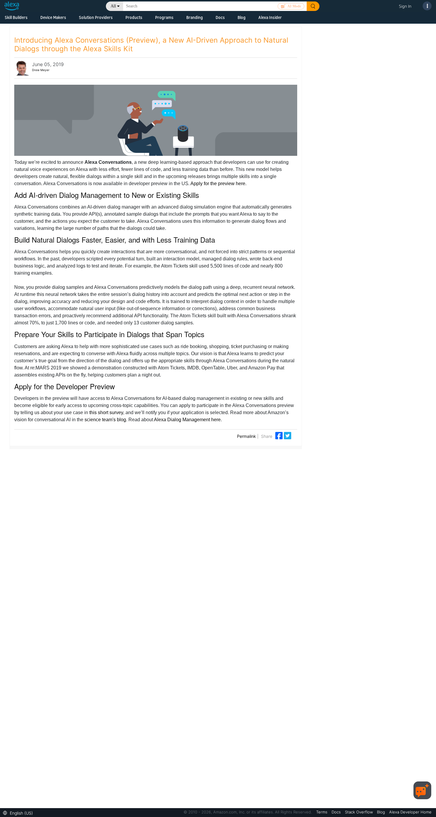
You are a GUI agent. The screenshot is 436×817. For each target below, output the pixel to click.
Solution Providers (96, 17)
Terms (322, 812)
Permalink (246, 436)
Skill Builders (16, 17)
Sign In (405, 6)
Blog (242, 17)
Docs (220, 17)
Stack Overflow (359, 812)
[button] (19, 812)
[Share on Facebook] (279, 435)
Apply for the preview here (217, 183)
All (113, 6)
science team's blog (105, 419)
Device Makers (53, 17)
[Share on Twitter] (287, 435)
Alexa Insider (270, 17)
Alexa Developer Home (410, 812)
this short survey (106, 412)
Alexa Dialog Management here (187, 419)
